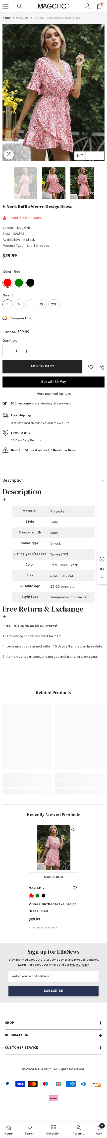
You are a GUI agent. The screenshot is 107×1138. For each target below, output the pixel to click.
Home (6, 18)
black (43, 895)
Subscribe (53, 991)
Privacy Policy (79, 965)
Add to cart (42, 366)
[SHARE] (101, 367)
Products (22, 18)
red (31, 895)
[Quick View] (73, 830)
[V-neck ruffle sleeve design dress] (53, 847)
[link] (27, 783)
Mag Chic (24, 228)
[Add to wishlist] (91, 367)
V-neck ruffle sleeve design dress (53, 907)
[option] (53, 92)
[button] (90, 155)
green (37, 895)
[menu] (5, 6)
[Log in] (87, 6)
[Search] (20, 6)
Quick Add (53, 877)
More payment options (53, 394)
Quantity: (9, 341)
